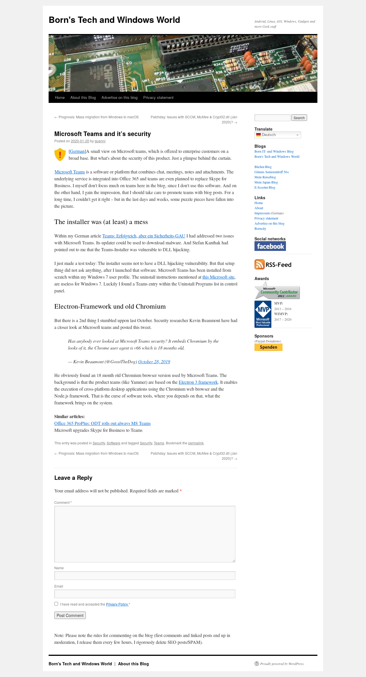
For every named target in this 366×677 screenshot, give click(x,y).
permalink (196, 442)
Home (60, 97)
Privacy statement (158, 97)
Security (99, 442)
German (77, 151)
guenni (100, 140)
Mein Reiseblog (265, 177)
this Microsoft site (218, 277)
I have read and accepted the (95, 604)
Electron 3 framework (198, 382)
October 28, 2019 (154, 361)
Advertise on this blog (120, 97)
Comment (63, 502)
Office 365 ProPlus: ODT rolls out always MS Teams (102, 423)
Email (58, 586)
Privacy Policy (117, 604)
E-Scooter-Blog (264, 187)
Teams (159, 442)
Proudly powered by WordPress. (282, 663)
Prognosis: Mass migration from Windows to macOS (96, 116)
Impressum (262, 213)
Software (113, 442)
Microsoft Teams (70, 172)
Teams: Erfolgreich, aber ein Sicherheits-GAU (143, 236)
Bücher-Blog (263, 166)
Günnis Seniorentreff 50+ (271, 171)
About (258, 207)
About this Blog (83, 97)
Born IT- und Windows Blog (274, 151)
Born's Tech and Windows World (114, 19)
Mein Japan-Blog (266, 182)
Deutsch (268, 135)
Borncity (260, 228)
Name (59, 567)
